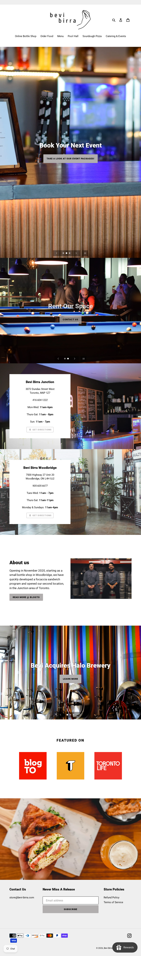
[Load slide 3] (70, 253)
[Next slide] (76, 253)
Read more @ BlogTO (26, 597)
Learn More (70, 161)
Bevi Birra (108, 948)
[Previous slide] (57, 253)
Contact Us (70, 316)
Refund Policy (111, 897)
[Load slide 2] (67, 253)
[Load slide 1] (64, 253)
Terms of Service (113, 902)
